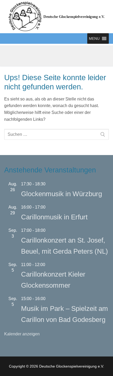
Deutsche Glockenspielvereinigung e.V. (74, 17)
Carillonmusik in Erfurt (54, 217)
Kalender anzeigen (22, 334)
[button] (94, 38)
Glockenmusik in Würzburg (61, 193)
